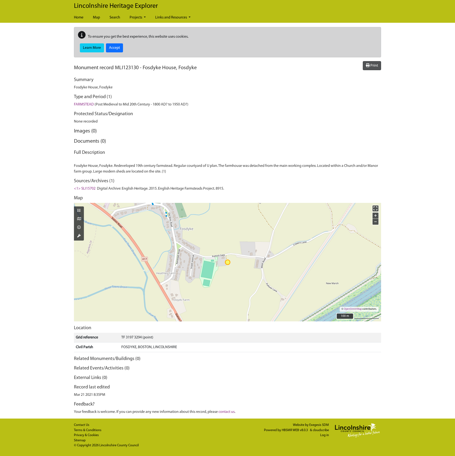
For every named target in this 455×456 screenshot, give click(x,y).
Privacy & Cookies (86, 435)
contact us (226, 412)
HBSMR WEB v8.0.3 (295, 430)
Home (78, 17)
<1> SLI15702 (85, 189)
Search (114, 17)
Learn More (92, 48)
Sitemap (80, 440)
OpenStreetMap (353, 309)
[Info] (79, 227)
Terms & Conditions (87, 430)
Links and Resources (171, 17)
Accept (114, 48)
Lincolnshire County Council (119, 445)
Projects (136, 17)
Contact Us (81, 425)
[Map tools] (79, 236)
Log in (324, 435)
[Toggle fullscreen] (375, 208)
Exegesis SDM (319, 425)
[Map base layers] (79, 219)
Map (96, 17)
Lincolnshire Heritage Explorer (116, 6)
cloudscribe (321, 430)
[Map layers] (79, 211)
